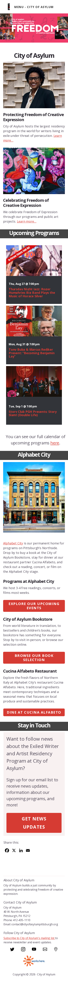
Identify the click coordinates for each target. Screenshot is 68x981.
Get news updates (34, 823)
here (54, 443)
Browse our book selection (34, 657)
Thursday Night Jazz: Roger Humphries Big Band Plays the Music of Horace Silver (32, 292)
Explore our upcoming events (34, 605)
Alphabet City (13, 543)
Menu (19, 7)
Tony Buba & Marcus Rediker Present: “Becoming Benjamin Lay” (32, 353)
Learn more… (26, 221)
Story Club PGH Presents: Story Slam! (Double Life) (33, 413)
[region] (34, 28)
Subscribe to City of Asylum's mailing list (29, 938)
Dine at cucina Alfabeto (34, 712)
